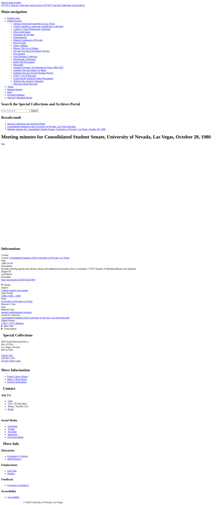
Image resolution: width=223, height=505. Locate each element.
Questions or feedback (18, 485)
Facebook (12, 426)
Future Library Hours (17, 376)
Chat (10, 401)
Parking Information (17, 382)
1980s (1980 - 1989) (11, 296)
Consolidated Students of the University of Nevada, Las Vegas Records (41, 126)
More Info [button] (9, 326)
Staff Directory (14, 459)
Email (11, 409)
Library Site (7, 355)
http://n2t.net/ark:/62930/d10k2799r (18, 279)
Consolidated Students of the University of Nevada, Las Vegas (39, 258)
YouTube (12, 431)
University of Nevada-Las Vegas (16, 301)
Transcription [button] (10, 328)
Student (11, 473)
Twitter (11, 429)
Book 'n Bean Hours (17, 379)
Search (34, 111)
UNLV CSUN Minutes (12, 323)
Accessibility (13, 497)
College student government (14, 290)
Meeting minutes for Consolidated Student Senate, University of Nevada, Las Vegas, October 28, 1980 (56, 129)
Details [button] (7, 285)
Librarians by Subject (17, 456)
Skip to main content (11, 2)
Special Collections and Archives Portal (26, 123)
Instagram (12, 434)
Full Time (12, 471)
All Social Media (15, 437)
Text (3, 307)
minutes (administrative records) (16, 312)
